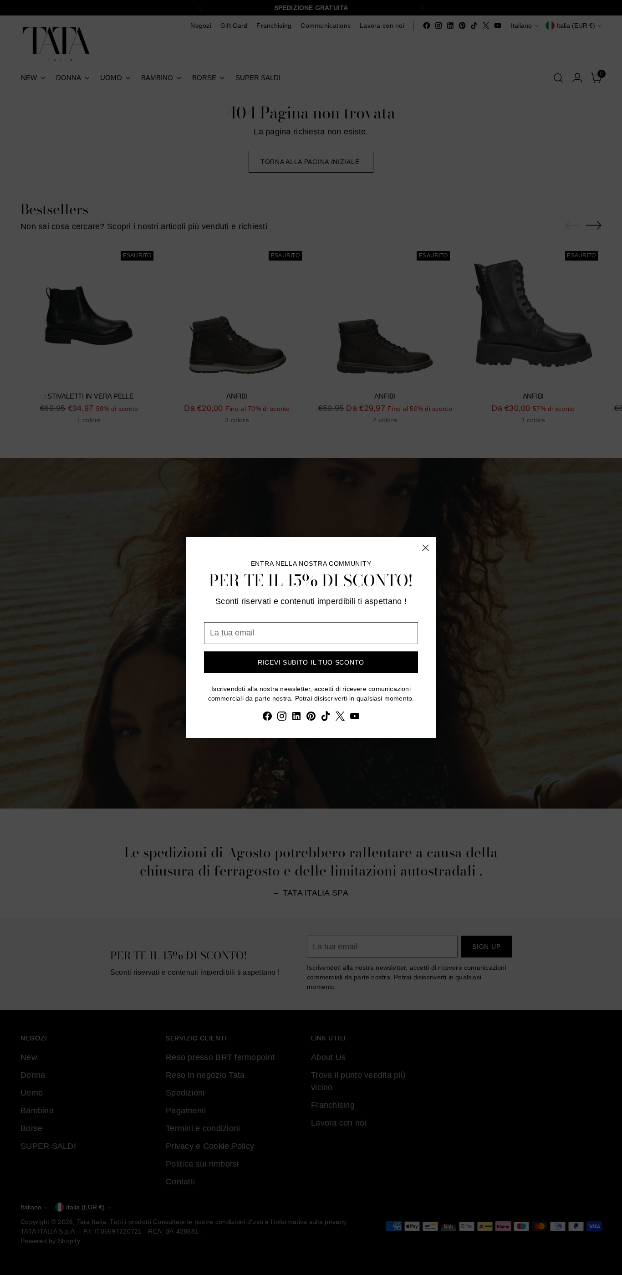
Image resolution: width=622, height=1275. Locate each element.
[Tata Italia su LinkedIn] (296, 718)
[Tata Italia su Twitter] (340, 718)
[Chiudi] (425, 548)
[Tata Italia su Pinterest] (311, 718)
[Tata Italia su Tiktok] (325, 718)
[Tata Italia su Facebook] (267, 718)
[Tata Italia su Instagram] (281, 718)
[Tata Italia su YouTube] (354, 718)
